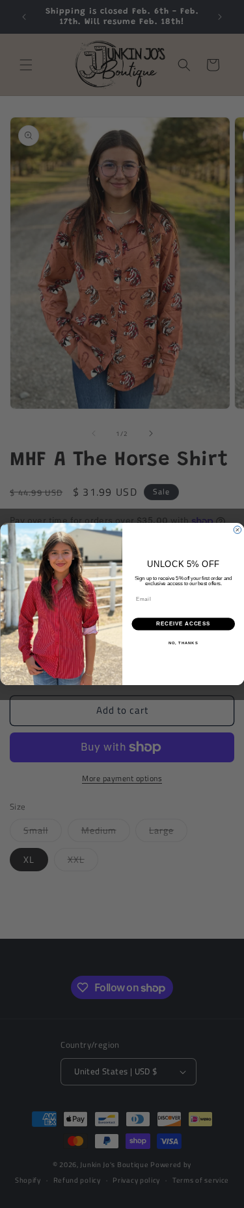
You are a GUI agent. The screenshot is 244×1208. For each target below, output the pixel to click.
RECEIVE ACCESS (183, 624)
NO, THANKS (183, 642)
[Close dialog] (237, 530)
